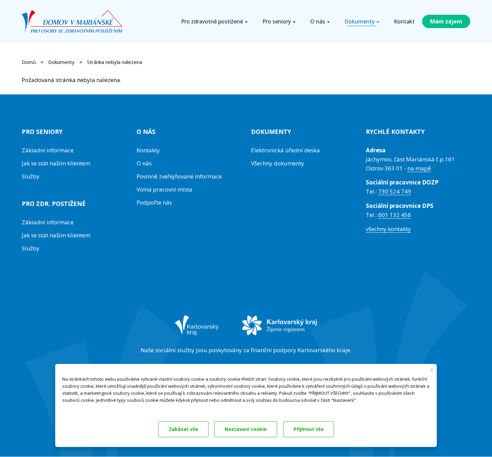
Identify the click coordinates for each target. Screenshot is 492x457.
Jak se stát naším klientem (56, 163)
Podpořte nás (154, 202)
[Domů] (74, 21)
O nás (144, 163)
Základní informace (48, 150)
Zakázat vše (183, 429)
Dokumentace (75, 408)
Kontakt (404, 21)
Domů (29, 62)
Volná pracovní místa (164, 189)
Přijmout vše (309, 429)
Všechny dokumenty (277, 163)
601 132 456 (394, 215)
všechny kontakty (388, 229)
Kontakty (148, 150)
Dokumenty (61, 62)
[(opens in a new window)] (197, 330)
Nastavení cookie (246, 429)
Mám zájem (446, 21)
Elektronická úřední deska (285, 150)
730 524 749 (394, 191)
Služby (30, 176)
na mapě (419, 168)
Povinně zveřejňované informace (179, 176)
